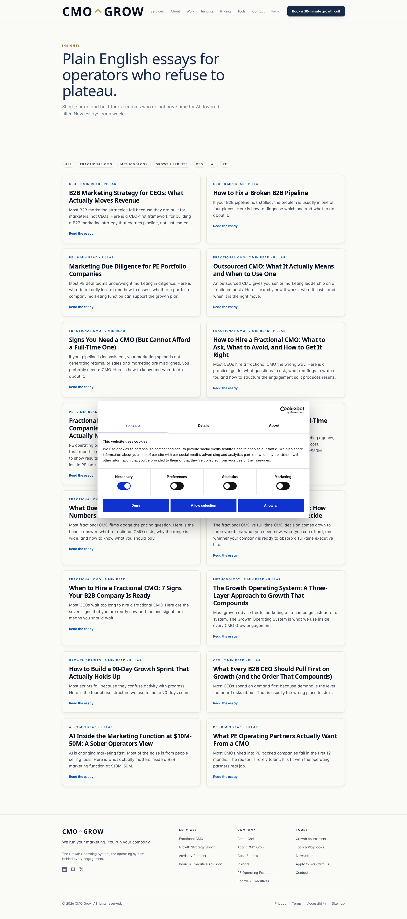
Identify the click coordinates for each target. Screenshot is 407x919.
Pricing (225, 11)
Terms (296, 903)
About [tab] (274, 425)
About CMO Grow (250, 847)
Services (157, 11)
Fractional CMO (191, 839)
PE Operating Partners (254, 873)
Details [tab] (203, 425)
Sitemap (338, 903)
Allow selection (203, 505)
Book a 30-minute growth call (316, 11)
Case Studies (247, 856)
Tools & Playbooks (310, 847)
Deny (135, 505)
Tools (241, 11)
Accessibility (316, 903)
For (273, 11)
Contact (258, 11)
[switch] (177, 486)
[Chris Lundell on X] (81, 869)
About (175, 11)
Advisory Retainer (192, 856)
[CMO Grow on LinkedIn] (73, 869)
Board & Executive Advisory (200, 864)
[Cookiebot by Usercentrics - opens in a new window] (283, 409)
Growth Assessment (311, 839)
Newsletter (304, 856)
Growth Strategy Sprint (197, 847)
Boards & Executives (253, 881)
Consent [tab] (133, 426)
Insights (207, 11)
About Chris (246, 839)
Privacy (280, 903)
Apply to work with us (312, 864)
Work (191, 11)
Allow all (271, 505)
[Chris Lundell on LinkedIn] (64, 869)
